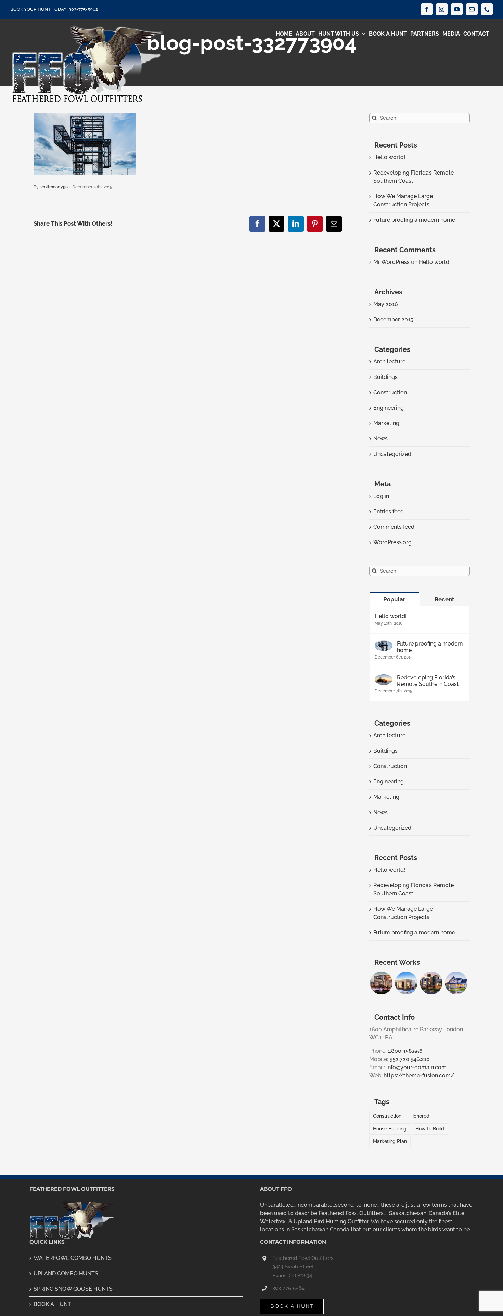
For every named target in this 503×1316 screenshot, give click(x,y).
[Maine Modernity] (406, 983)
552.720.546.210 (409, 1059)
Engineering (388, 408)
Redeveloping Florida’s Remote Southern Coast (428, 680)
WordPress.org (392, 542)
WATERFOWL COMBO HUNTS (73, 1258)
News (380, 438)
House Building (390, 1129)
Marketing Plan (390, 1141)
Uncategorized (392, 454)
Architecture (389, 361)
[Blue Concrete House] (456, 983)
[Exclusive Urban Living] (431, 983)
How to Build (429, 1129)
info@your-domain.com (416, 1067)
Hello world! (389, 157)
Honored (419, 1116)
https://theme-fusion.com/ (419, 1075)
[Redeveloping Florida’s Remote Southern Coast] (383, 678)
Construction (390, 392)
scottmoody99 (54, 186)
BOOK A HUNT (52, 1304)
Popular (394, 599)
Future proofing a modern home (414, 220)
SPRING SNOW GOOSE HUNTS (73, 1289)
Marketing (386, 423)
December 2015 (393, 319)
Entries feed (388, 511)
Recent (444, 599)
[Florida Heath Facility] (381, 983)
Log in (381, 496)
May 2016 (385, 304)
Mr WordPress (391, 262)
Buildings (385, 377)
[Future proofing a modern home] (383, 644)
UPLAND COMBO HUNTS (66, 1273)
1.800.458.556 (405, 1051)
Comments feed (393, 527)
